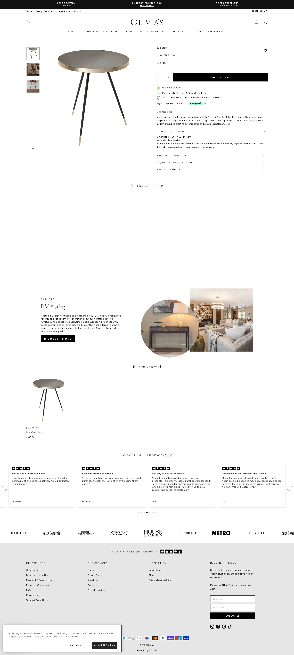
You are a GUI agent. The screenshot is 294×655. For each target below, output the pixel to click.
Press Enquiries (96, 590)
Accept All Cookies (104, 645)
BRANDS (178, 31)
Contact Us (32, 569)
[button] (4, 488)
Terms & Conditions (37, 600)
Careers (92, 585)
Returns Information (37, 585)
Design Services (45, 11)
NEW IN (72, 31)
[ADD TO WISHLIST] (265, 50)
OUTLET (196, 31)
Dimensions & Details (171, 131)
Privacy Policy (34, 594)
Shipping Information (171, 155)
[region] (62, 638)
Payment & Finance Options (176, 162)
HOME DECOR (156, 31)
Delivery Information (37, 575)
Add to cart (220, 77)
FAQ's (29, 590)
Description (164, 112)
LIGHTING (132, 31)
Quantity (163, 70)
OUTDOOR (88, 31)
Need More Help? (168, 169)
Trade (29, 11)
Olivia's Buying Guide (160, 580)
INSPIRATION (215, 31)
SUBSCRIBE (233, 615)
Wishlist (78, 11)
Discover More (58, 338)
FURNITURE (111, 31)
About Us (93, 580)
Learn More (75, 645)
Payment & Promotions (39, 580)
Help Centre (63, 11)
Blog (151, 575)
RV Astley (162, 48)
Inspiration (155, 569)
